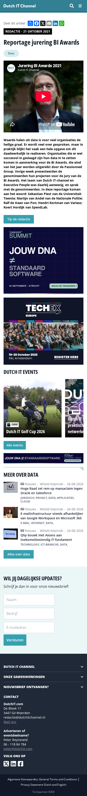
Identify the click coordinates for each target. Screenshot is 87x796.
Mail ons (10, 722)
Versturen (14, 640)
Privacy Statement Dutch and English (43, 785)
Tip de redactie (18, 219)
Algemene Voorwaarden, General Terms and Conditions (43, 779)
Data (11, 53)
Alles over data (18, 554)
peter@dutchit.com (18, 749)
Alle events (14, 445)
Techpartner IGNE (43, 792)
